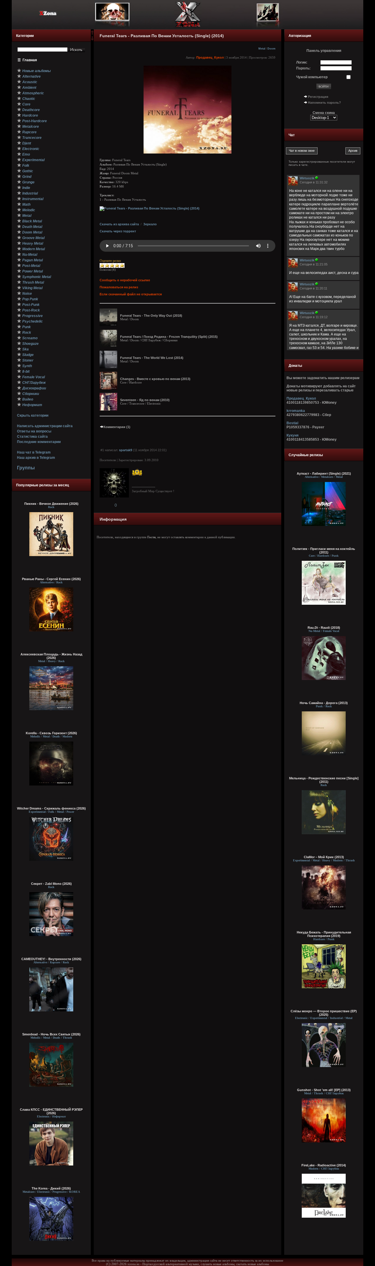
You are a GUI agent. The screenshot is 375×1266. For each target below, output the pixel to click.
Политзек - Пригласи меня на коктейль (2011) (323, 550)
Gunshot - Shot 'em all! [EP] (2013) (324, 1090)
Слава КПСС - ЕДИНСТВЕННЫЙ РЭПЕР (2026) (51, 1111)
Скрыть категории (32, 415)
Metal (261, 48)
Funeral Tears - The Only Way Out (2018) (151, 315)
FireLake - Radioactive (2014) (323, 1165)
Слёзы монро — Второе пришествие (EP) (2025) (324, 1012)
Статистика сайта (32, 437)
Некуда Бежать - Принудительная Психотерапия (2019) (324, 934)
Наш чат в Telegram (34, 452)
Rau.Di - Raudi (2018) (324, 627)
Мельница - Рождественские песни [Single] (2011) (324, 779)
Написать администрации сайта (45, 426)
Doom (271, 48)
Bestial (292, 423)
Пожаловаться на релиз (119, 287)
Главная (30, 60)
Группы (26, 467)
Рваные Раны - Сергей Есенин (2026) (51, 579)
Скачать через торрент (118, 231)
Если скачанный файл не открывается (131, 294)
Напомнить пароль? (324, 102)
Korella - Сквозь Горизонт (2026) (51, 733)
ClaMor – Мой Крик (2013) (324, 857)
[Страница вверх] (92, 34)
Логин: (301, 62)
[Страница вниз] (92, 39)
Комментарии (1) (116, 427)
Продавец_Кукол (210, 57)
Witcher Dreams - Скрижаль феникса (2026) (51, 808)
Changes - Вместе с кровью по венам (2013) (155, 379)
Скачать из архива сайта (119, 224)
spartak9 (125, 450)
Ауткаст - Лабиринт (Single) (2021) (324, 473)
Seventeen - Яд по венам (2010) (145, 400)
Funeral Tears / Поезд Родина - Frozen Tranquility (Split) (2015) (169, 336)
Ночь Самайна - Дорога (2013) (324, 703)
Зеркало (150, 224)
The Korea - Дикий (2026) (51, 1188)
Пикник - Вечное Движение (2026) (51, 503)
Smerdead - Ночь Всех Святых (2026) (51, 1034)
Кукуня (293, 435)
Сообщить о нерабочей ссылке (125, 280)
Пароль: (303, 68)
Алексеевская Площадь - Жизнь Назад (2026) (51, 656)
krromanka (296, 411)
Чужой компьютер (312, 77)
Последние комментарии (39, 442)
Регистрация (318, 96)
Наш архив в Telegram (36, 458)
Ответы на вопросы (34, 431)
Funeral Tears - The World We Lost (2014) (151, 357)
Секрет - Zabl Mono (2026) (51, 883)
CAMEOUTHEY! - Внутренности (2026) (51, 959)
